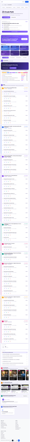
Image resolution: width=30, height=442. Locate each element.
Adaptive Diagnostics (9, 7)
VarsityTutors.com (3, 438)
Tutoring (4, 7)
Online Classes (2, 434)
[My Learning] (13, 440)
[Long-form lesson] (4, 94)
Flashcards (18, 7)
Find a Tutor (2, 432)
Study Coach (17, 425)
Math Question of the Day (4, 425)
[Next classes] (28, 375)
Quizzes (23, 7)
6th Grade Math (6, 57)
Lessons (14, 7)
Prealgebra (25, 57)
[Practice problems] (10, 94)
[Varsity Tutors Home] (2, 2)
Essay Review (17, 426)
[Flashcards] (8, 94)
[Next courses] (28, 389)
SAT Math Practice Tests (4, 424)
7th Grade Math (12, 57)
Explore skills (14, 17)
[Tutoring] (14, 440)
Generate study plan (6, 17)
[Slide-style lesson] (6, 94)
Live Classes (2, 426)
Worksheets (27, 7)
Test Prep (2, 433)
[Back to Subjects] (1, 5)
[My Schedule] (16, 440)
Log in (23, 1)
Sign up (27, 1)
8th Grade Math (19, 57)
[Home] (11, 440)
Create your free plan (14, 31)
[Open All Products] (19, 440)
